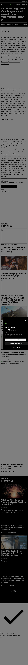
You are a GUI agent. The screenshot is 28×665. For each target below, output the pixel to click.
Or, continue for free (15, 347)
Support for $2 (15, 339)
